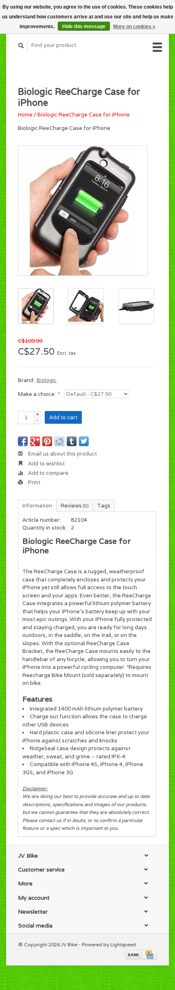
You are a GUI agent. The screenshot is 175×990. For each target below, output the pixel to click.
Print (33, 482)
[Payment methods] (134, 953)
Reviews (75, 505)
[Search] (21, 45)
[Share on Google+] (35, 441)
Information (37, 505)
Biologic (47, 380)
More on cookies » (134, 26)
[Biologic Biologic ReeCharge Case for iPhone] (82, 210)
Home (25, 114)
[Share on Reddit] (59, 441)
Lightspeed (123, 944)
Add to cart (63, 417)
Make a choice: (38, 394)
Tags (103, 505)
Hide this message (83, 26)
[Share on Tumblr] (72, 441)
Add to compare (47, 472)
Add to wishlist (46, 463)
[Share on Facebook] (23, 441)
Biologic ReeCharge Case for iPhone (83, 114)
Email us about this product (62, 453)
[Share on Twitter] (84, 441)
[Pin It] (47, 441)
